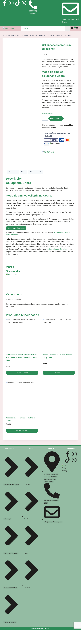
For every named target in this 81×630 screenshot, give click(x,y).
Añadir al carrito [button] (22, 373)
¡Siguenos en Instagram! (16, 228)
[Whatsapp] (24, 3)
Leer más (58, 373)
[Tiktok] (17, 3)
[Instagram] (11, 3)
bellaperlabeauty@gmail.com (58, 249)
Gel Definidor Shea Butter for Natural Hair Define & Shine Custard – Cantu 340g (21, 357)
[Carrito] (74, 28)
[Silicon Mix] (58, 159)
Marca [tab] (23, 172)
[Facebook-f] (4, 3)
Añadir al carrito (56, 118)
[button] (77, 28)
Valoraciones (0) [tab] (35, 172)
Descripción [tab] (13, 172)
